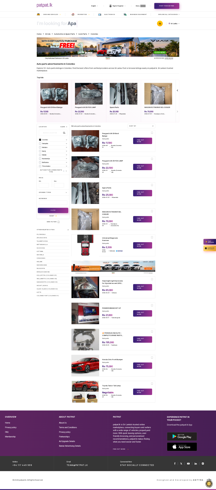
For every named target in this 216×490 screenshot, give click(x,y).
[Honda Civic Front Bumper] (85, 365)
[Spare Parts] (85, 193)
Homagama (41, 258)
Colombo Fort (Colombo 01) (48, 295)
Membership (10, 436)
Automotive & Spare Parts (64, 34)
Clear (62, 127)
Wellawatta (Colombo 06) (47, 278)
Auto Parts (82, 34)
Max (55, 181)
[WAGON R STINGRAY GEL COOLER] (85, 219)
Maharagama (42, 265)
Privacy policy (10, 427)
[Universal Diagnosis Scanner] (85, 245)
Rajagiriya (41, 268)
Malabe (39, 261)
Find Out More (140, 141)
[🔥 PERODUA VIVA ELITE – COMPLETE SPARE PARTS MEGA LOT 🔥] (85, 339)
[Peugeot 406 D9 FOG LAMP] (85, 167)
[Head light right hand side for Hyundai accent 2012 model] (85, 287)
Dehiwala (40, 255)
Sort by (132, 126)
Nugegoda (41, 248)
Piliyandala (41, 234)
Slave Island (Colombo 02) (47, 289)
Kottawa (40, 251)
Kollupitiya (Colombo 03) (47, 275)
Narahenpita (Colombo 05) (47, 282)
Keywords (43, 198)
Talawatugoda (42, 241)
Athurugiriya (42, 238)
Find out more (119, 449)
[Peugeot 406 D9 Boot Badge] (85, 141)
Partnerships (64, 436)
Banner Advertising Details (70, 446)
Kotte (39, 292)
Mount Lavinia (42, 285)
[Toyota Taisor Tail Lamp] (85, 391)
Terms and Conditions (68, 427)
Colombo (94, 34)
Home (39, 34)
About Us (62, 423)
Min (40, 181)
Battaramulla (42, 244)
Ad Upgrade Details (67, 441)
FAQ (6, 432)
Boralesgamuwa (43, 272)
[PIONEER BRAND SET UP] (85, 313)
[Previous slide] (177, 90)
